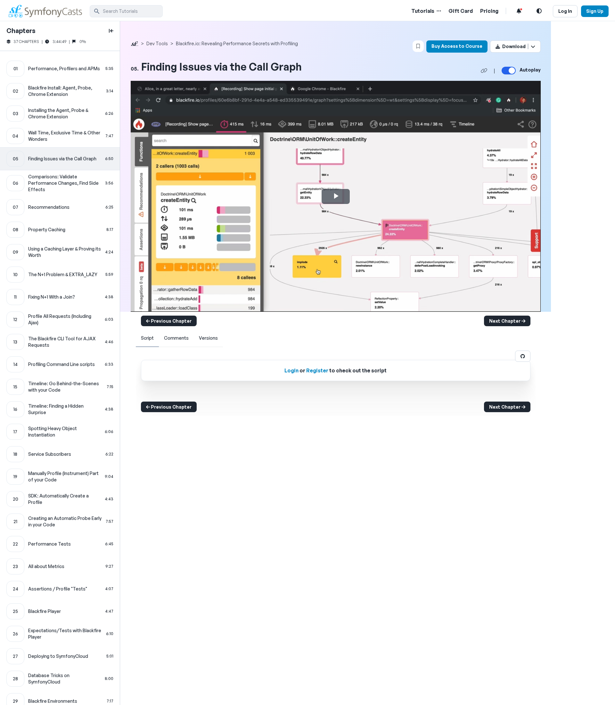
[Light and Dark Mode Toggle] (539, 10)
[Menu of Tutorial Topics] (438, 11)
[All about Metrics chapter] (59, 566)
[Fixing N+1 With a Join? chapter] (59, 297)
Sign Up (594, 11)
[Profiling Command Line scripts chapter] (59, 364)
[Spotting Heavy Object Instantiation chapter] (59, 432)
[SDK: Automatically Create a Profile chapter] (59, 499)
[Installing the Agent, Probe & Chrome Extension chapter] (59, 114)
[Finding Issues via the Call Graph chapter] (59, 159)
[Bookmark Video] (418, 46)
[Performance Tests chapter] (59, 544)
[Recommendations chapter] (59, 207)
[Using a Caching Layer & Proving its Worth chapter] (59, 252)
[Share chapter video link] (484, 70)
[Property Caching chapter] (59, 230)
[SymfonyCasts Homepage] (48, 11)
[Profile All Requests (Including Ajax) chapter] (59, 319)
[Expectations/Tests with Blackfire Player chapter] (59, 634)
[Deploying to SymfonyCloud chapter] (59, 656)
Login (291, 370)
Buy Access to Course (456, 46)
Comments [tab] (176, 338)
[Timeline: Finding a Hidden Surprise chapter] (59, 409)
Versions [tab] (208, 338)
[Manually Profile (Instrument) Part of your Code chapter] (59, 477)
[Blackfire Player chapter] (59, 611)
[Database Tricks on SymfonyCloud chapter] (59, 679)
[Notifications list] (518, 11)
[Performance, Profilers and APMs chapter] (59, 69)
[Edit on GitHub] (522, 356)
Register (317, 370)
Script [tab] (147, 338)
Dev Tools (157, 43)
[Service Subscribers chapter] (59, 454)
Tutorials (422, 11)
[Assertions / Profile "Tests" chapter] (59, 589)
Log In (565, 11)
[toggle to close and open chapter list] (111, 30)
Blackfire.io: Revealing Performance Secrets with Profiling (237, 43)
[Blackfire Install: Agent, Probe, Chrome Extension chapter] (59, 91)
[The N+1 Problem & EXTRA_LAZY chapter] (59, 275)
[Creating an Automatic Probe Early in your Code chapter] (59, 522)
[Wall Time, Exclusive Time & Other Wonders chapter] (59, 136)
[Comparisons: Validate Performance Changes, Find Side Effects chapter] (59, 183)
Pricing (489, 11)
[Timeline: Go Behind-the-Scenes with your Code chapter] (59, 387)
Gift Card (460, 11)
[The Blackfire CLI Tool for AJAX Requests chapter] (59, 342)
